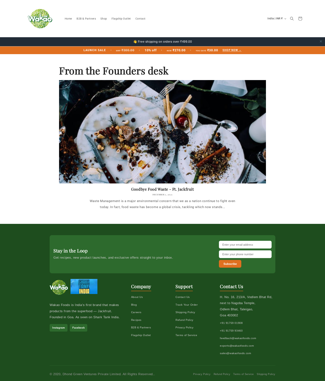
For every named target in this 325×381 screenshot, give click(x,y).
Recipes (136, 319)
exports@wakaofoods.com (237, 345)
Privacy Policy (184, 327)
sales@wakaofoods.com (235, 353)
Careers (136, 312)
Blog (134, 304)
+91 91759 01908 (231, 322)
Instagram (58, 327)
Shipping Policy (185, 312)
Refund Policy (184, 319)
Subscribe (230, 263)
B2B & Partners (141, 327)
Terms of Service (186, 335)
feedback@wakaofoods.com (238, 338)
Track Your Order (186, 304)
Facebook (78, 327)
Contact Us (182, 296)
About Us (137, 296)
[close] (320, 41)
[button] (292, 18)
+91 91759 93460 (231, 330)
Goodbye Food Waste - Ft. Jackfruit (162, 189)
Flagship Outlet (141, 335)
